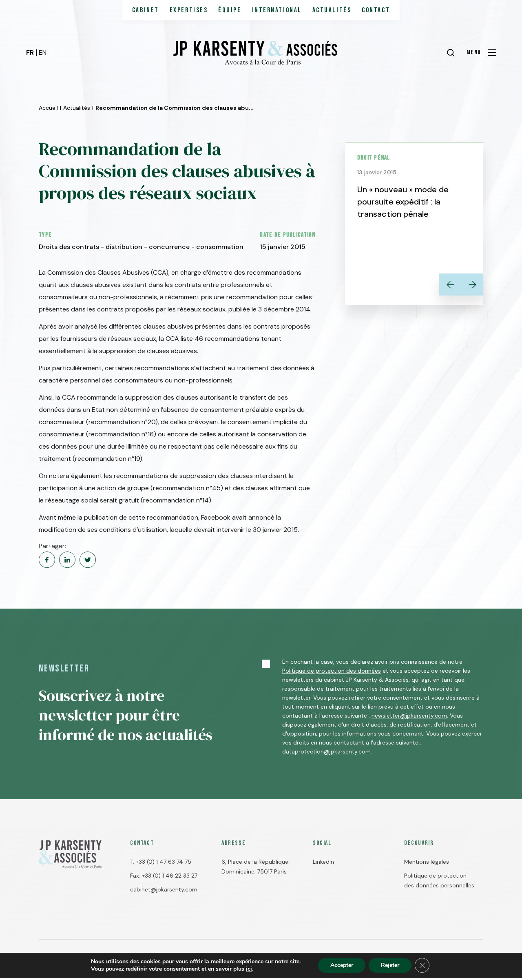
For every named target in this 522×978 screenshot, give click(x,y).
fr (30, 52)
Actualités (332, 10)
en (42, 52)
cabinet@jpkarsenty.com (163, 889)
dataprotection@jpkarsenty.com (326, 751)
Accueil (48, 107)
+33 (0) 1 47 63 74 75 (163, 861)
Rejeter (390, 965)
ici (249, 969)
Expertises (189, 10)
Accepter (341, 965)
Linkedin (323, 861)
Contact (376, 10)
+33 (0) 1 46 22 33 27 (169, 875)
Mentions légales (426, 861)
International (277, 10)
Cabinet (145, 10)
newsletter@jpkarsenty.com (409, 715)
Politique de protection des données (331, 670)
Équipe (229, 10)
